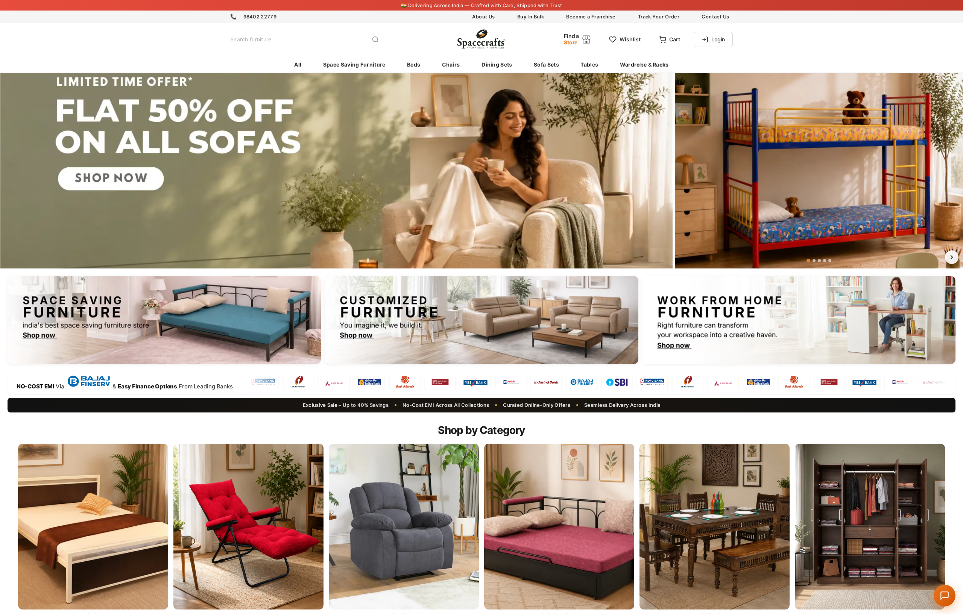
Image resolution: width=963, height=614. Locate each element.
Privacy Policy (529, 368)
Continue (481, 354)
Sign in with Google (487, 393)
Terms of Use (493, 368)
